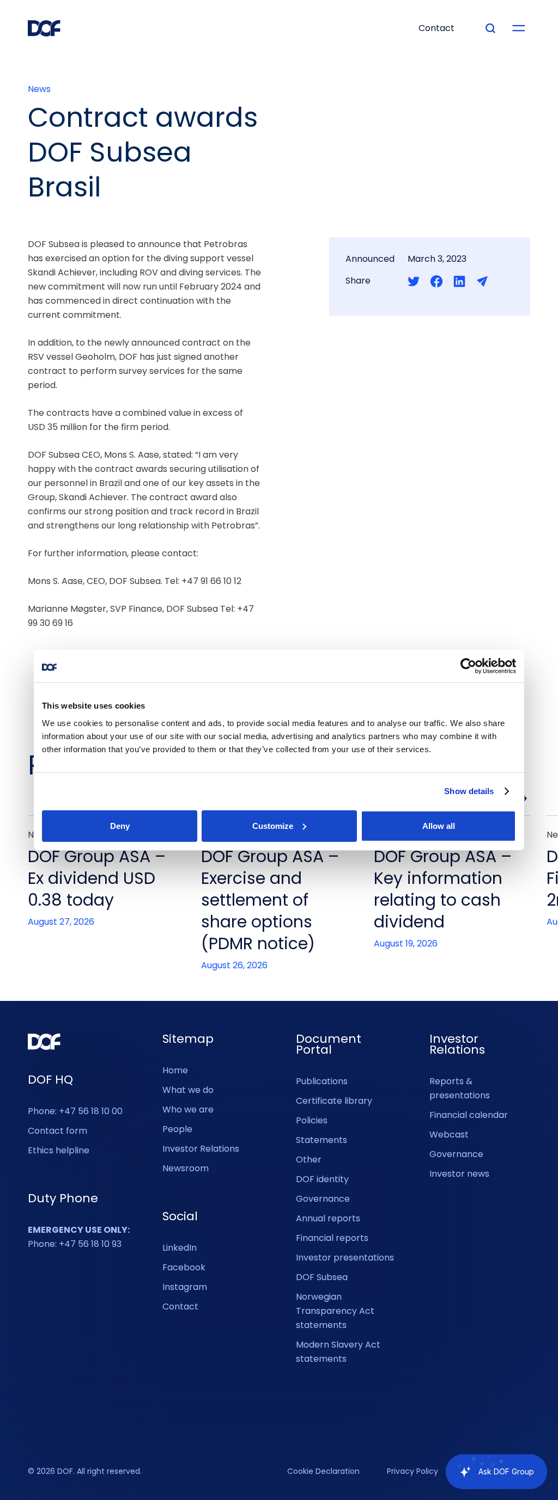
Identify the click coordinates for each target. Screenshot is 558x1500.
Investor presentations (345, 1257)
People (177, 1129)
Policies (311, 1120)
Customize (272, 825)
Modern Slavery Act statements (338, 1351)
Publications (322, 1081)
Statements (321, 1140)
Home (175, 1070)
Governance (323, 1198)
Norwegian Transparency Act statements (335, 1310)
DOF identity (322, 1179)
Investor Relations (200, 1148)
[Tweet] (413, 281)
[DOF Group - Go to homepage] (44, 28)
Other (309, 1159)
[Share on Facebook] (436, 281)
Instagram (184, 1287)
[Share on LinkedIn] (459, 281)
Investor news (459, 1173)
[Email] (482, 281)
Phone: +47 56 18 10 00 (75, 1111)
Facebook (183, 1267)
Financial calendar (468, 1115)
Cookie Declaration (323, 1472)
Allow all (438, 825)
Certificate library (334, 1101)
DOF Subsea (322, 1277)
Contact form (57, 1130)
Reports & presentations (459, 1088)
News (39, 89)
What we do (188, 1090)
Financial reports (332, 1238)
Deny (120, 825)
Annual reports (328, 1218)
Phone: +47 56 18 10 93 (79, 1237)
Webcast (449, 1134)
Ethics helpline (58, 1150)
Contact (180, 1306)
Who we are (188, 1109)
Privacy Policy (412, 1472)
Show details (469, 791)
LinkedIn (179, 1247)
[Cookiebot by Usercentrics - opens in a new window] (468, 666)
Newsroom (185, 1168)
